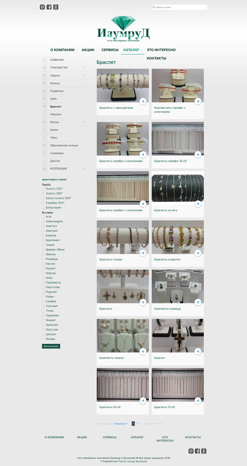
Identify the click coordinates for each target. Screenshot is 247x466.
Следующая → (121, 423)
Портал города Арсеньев (132, 461)
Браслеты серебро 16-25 (170, 161)
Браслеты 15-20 (164, 407)
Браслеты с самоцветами (116, 107)
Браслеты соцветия (167, 259)
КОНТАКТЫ (193, 437)
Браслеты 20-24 (109, 407)
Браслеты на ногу (165, 210)
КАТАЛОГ (137, 437)
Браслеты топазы (110, 259)
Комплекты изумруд (167, 308)
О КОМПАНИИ (54, 437)
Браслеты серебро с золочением (120, 161)
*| (101, 461)
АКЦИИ (82, 437)
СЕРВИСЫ (109, 437)
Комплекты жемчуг (111, 357)
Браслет (159, 357)
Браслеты (105, 308)
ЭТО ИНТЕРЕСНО (165, 439)
